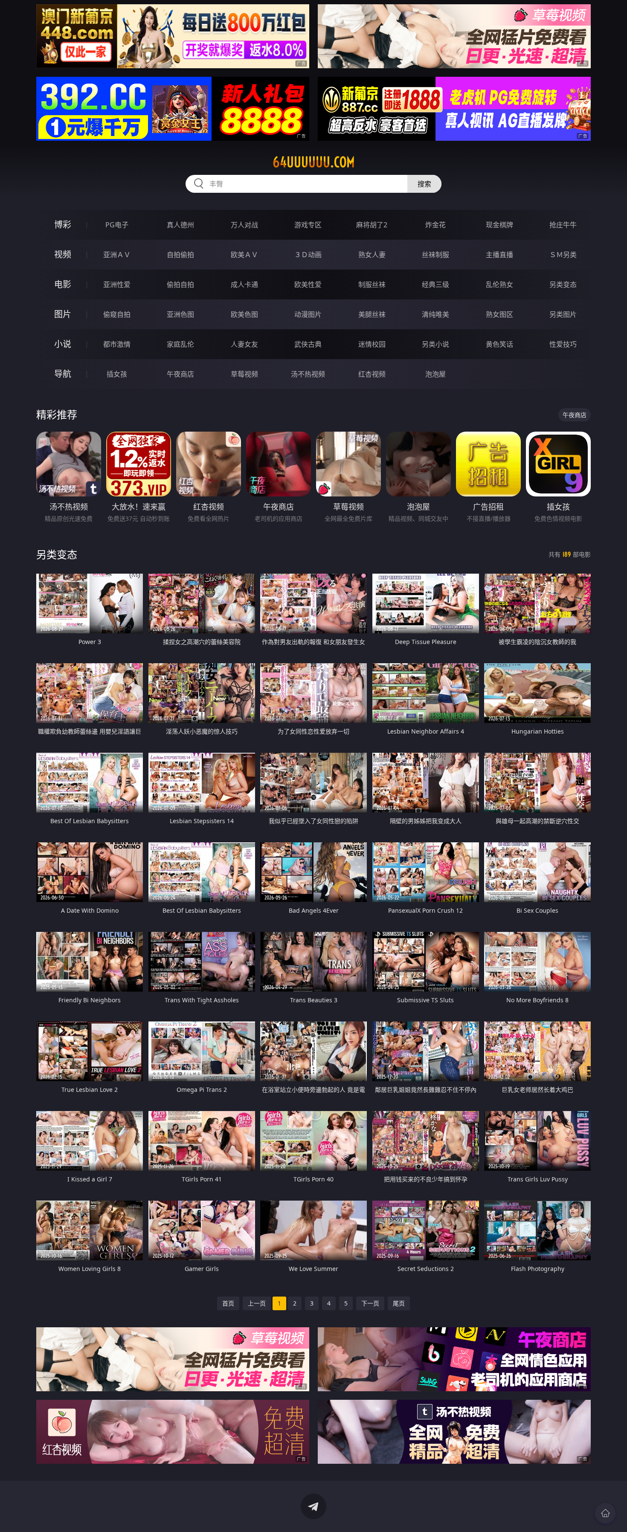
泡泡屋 (435, 374)
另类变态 (563, 284)
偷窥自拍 (117, 314)
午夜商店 (180, 374)
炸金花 (435, 224)
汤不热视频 (308, 374)
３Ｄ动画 (308, 254)
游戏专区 (308, 224)
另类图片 (563, 314)
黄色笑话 (499, 344)
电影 (62, 284)
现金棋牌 (499, 224)
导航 (62, 374)
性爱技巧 (563, 344)
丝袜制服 (435, 254)
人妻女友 (244, 344)
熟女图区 (499, 314)
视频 (62, 254)
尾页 (399, 1303)
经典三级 (435, 284)
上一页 (257, 1303)
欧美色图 (244, 314)
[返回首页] (605, 1513)
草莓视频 (244, 374)
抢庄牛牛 (563, 224)
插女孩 (117, 374)
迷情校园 (372, 344)
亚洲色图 (180, 314)
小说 (62, 344)
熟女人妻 (372, 254)
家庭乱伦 (180, 344)
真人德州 (180, 224)
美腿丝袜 (372, 314)
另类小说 (435, 344)
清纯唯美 (435, 314)
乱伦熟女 (499, 284)
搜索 (424, 184)
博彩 (62, 224)
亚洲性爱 (117, 284)
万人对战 (244, 224)
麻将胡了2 (371, 224)
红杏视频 (372, 374)
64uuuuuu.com (314, 162)
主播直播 (499, 254)
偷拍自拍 (180, 284)
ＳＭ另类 (563, 254)
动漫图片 (308, 314)
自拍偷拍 (180, 254)
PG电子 (116, 224)
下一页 (370, 1303)
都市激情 (117, 344)
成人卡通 (244, 284)
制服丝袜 (372, 284)
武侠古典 (308, 344)
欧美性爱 (308, 284)
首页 (228, 1303)
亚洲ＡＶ (117, 254)
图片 (62, 314)
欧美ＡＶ (244, 254)
